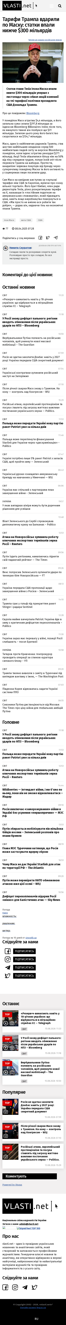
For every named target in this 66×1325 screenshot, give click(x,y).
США (40, 220)
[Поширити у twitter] (48, 238)
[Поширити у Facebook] (40, 238)
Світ (4, 295)
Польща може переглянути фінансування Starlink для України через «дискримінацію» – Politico (31, 443)
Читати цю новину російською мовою (45, 40)
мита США (26, 220)
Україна (6, 501)
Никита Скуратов (20, 247)
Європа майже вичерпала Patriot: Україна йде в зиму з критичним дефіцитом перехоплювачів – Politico (32, 623)
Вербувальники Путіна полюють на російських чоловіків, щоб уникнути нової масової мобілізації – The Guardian (31, 341)
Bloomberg (32, 113)
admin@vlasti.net (28, 1224)
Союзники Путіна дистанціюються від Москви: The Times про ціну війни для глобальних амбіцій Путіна (32, 708)
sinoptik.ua (31, 937)
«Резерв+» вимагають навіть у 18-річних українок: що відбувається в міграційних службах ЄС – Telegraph (27, 303)
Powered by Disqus (12, 1184)
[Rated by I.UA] (9, 1228)
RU (36, 1319)
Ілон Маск (9, 220)
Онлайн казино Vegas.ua (33, 1307)
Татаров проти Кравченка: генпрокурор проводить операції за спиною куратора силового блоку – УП (27, 657)
